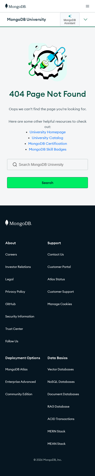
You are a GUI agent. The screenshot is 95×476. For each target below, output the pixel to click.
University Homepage (48, 132)
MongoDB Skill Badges (47, 149)
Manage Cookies (60, 304)
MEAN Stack (57, 444)
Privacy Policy (15, 292)
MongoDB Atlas (16, 369)
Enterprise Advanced (20, 382)
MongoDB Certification (47, 143)
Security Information (19, 316)
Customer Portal (59, 267)
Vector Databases (61, 369)
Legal (9, 279)
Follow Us (11, 341)
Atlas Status (56, 279)
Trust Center (14, 329)
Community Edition (18, 394)
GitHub (10, 304)
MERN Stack (56, 431)
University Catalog (47, 137)
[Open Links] (87, 6)
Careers (11, 254)
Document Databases (63, 394)
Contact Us (56, 254)
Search (47, 182)
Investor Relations (18, 267)
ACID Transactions (61, 419)
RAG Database (58, 406)
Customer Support (61, 292)
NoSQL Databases (61, 382)
